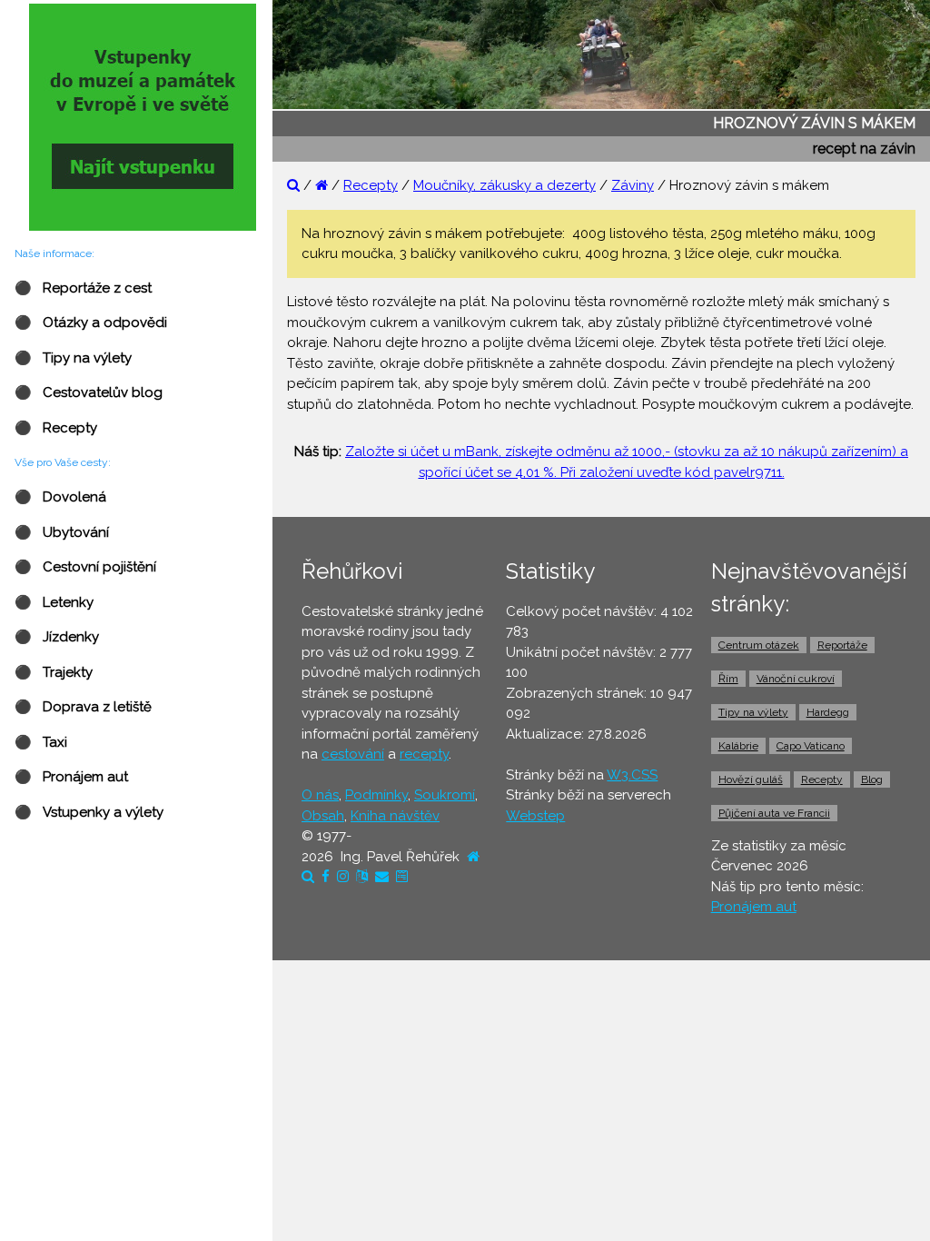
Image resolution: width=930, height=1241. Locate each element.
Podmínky (376, 795)
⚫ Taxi (41, 742)
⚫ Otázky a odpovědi (91, 322)
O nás (320, 795)
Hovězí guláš (750, 779)
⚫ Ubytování (62, 532)
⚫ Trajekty (54, 672)
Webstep (535, 816)
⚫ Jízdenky (57, 637)
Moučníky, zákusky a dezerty (504, 185)
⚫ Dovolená (60, 497)
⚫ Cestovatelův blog (89, 392)
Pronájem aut (753, 906)
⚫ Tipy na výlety (73, 358)
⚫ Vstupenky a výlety (89, 812)
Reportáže (842, 645)
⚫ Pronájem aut (71, 777)
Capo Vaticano (811, 746)
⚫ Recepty (56, 428)
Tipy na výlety (753, 712)
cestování (353, 754)
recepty (424, 754)
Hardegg (827, 712)
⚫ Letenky (54, 602)
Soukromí (444, 795)
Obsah (323, 816)
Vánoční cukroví (796, 678)
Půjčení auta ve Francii (774, 813)
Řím (728, 678)
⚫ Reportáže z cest (83, 288)
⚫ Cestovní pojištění (85, 567)
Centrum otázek (758, 645)
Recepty (370, 185)
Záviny (632, 185)
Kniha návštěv (395, 816)
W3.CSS (632, 775)
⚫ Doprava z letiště (83, 707)
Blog (872, 779)
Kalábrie (738, 746)
